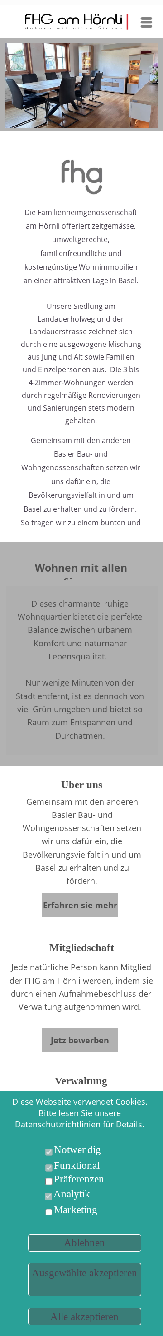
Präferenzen (79, 1179)
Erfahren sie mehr (80, 905)
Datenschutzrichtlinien (58, 1124)
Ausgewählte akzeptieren (84, 1273)
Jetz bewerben (80, 1040)
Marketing (75, 1209)
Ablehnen (84, 1242)
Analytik (71, 1194)
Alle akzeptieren (84, 1316)
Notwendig (77, 1149)
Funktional (77, 1165)
